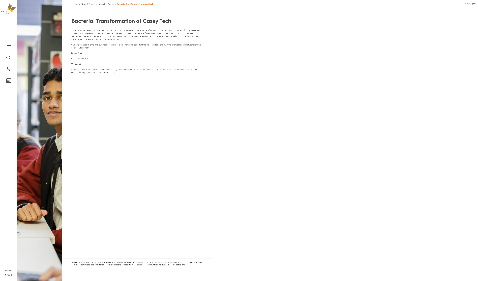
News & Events (88, 4)
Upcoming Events (105, 4)
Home (75, 4)
